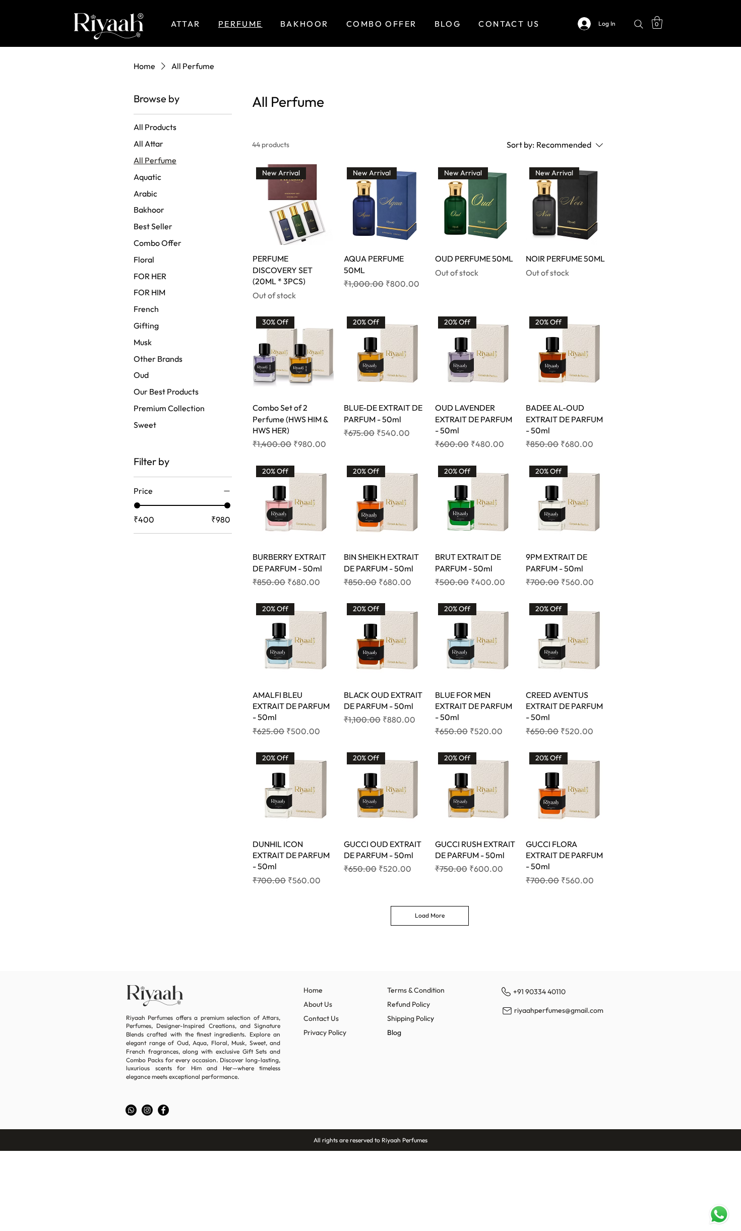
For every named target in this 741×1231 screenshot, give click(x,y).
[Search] (638, 24)
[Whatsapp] (131, 1110)
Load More (430, 915)
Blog (394, 1032)
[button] (657, 22)
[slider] (137, 505)
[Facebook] (163, 1110)
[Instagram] (147, 1110)
